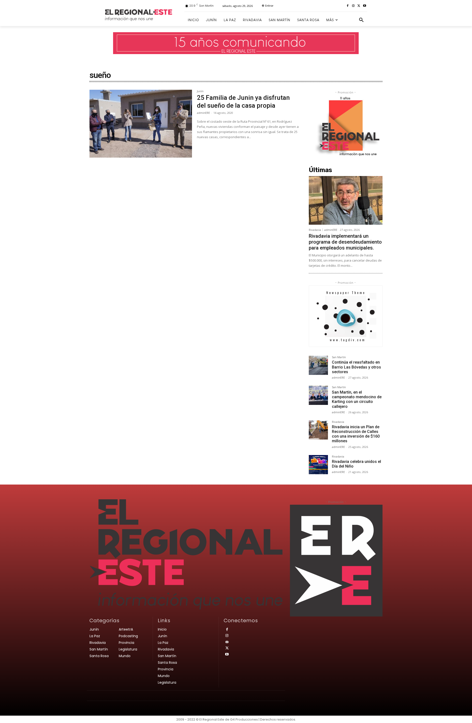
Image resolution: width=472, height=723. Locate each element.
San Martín (339, 357)
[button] (361, 20)
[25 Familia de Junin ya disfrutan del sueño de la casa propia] (140, 124)
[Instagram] (353, 6)
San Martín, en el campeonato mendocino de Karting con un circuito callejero (357, 399)
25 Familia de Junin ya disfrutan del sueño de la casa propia (243, 101)
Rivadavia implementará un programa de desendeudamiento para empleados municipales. (345, 242)
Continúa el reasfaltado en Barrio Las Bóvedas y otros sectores (356, 367)
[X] (359, 6)
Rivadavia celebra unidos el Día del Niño (356, 464)
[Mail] (227, 642)
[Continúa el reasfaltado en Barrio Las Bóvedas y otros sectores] (318, 365)
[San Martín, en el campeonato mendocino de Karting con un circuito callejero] (318, 395)
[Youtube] (364, 6)
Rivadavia (315, 229)
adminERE (203, 113)
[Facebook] (348, 6)
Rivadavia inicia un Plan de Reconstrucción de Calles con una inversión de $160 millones (356, 434)
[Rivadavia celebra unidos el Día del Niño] (318, 464)
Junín (200, 91)
